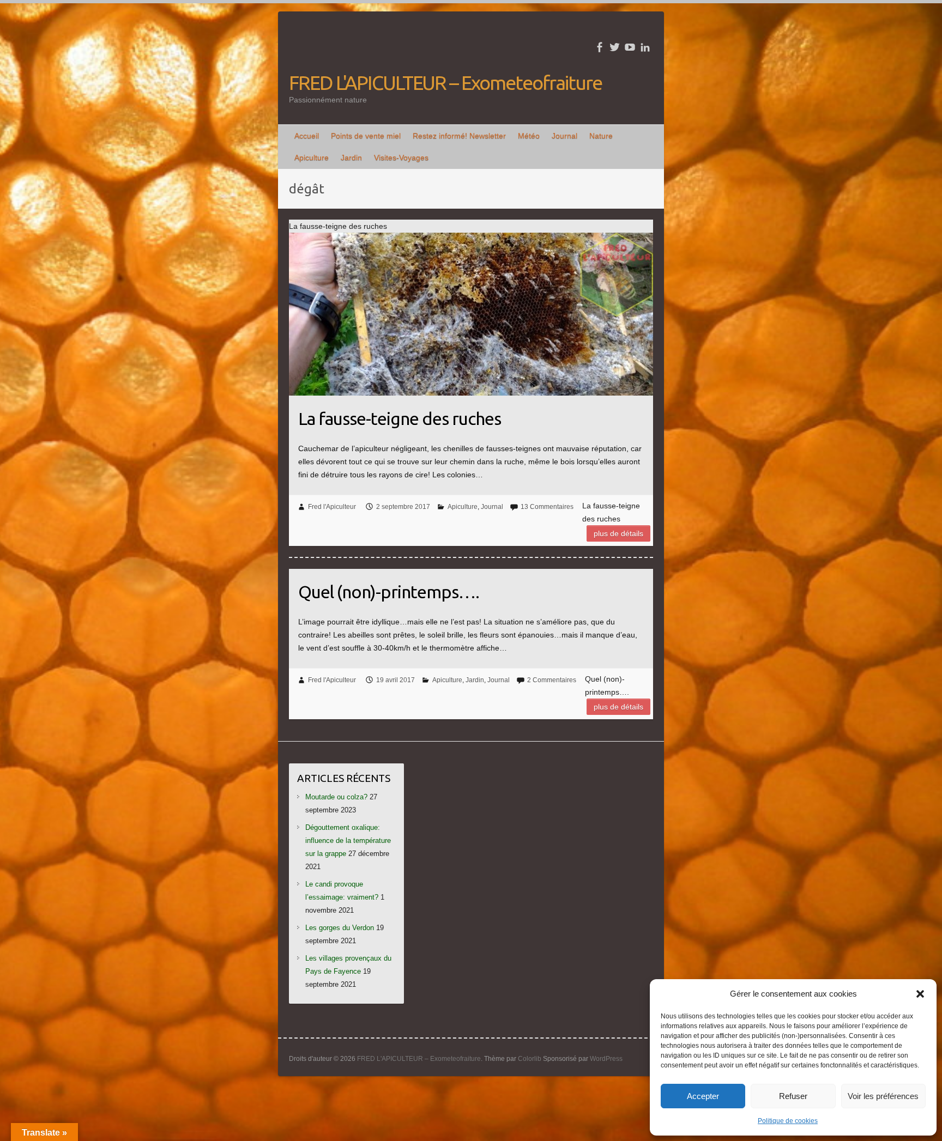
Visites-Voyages (401, 157)
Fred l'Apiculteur (332, 507)
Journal (564, 135)
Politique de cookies (788, 1121)
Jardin (351, 157)
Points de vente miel (366, 135)
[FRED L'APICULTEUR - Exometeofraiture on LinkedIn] (645, 47)
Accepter (703, 1096)
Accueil (306, 135)
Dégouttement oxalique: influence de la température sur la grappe (348, 840)
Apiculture (311, 157)
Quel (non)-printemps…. (388, 592)
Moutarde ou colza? (336, 797)
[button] (920, 993)
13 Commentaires (547, 507)
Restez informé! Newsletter (459, 135)
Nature (601, 135)
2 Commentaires (551, 680)
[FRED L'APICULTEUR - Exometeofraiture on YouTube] (630, 47)
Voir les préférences (883, 1096)
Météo (529, 135)
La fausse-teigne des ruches (399, 418)
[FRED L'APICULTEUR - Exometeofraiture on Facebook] (599, 47)
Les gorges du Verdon (339, 928)
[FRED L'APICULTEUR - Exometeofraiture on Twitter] (614, 47)
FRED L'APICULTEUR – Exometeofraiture (445, 82)
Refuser (793, 1096)
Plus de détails (618, 533)
